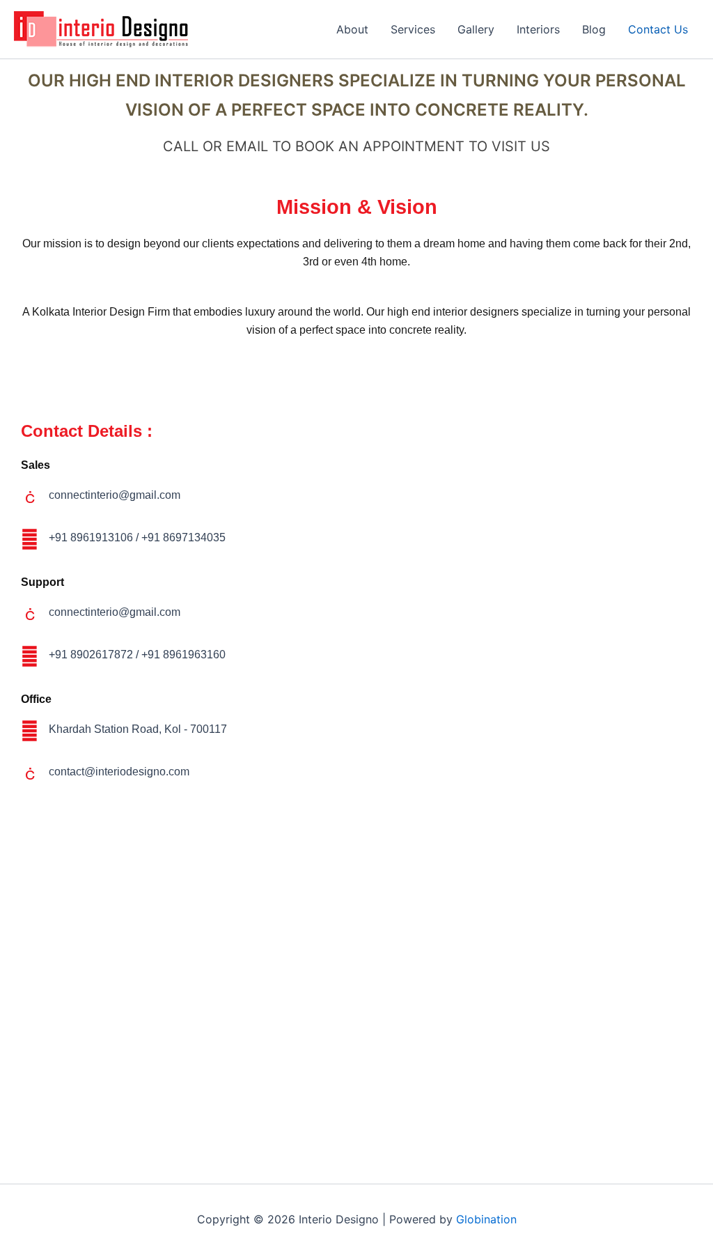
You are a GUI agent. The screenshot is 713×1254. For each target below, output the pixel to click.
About (352, 29)
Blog (594, 29)
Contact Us (658, 29)
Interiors (538, 29)
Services (413, 29)
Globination (486, 1219)
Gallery (475, 29)
